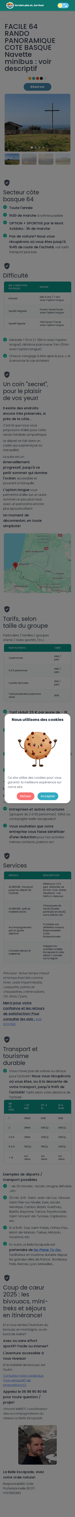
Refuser (25, 796)
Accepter (48, 796)
